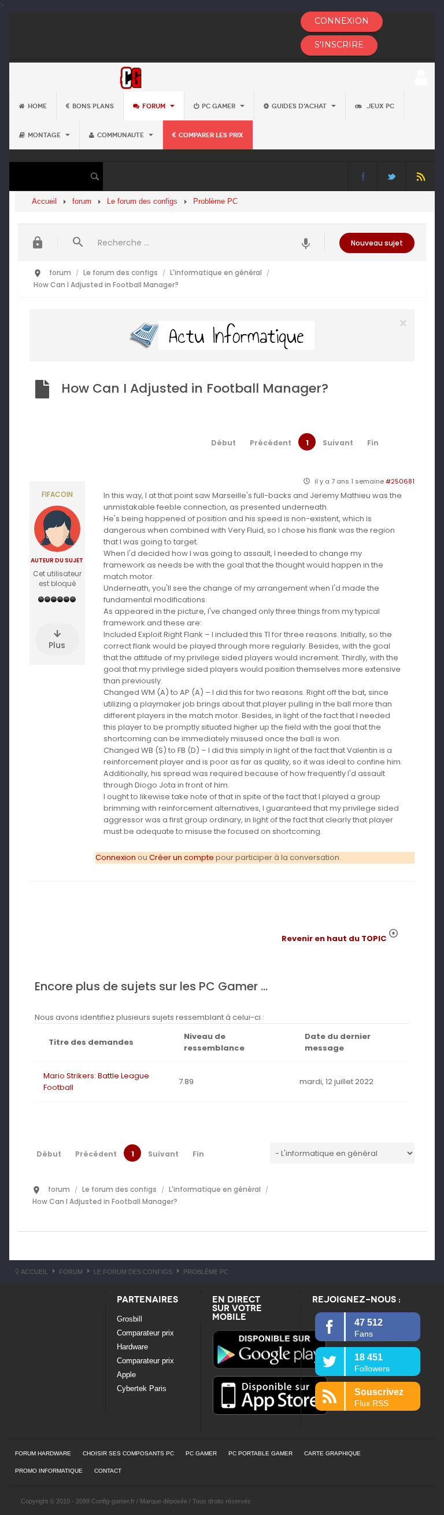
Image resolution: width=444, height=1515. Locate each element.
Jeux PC (379, 106)
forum (154, 106)
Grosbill (129, 1319)
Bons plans (93, 106)
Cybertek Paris (141, 1388)
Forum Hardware (43, 1453)
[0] (222, 335)
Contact (107, 1471)
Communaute (121, 135)
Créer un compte (181, 857)
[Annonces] (306, 242)
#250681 (400, 481)
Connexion (115, 857)
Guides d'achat (300, 106)
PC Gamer (219, 106)
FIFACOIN (57, 494)
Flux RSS (420, 176)
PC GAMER (201, 1453)
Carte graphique (332, 1453)
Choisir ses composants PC (128, 1453)
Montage (45, 135)
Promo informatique (49, 1471)
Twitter (392, 176)
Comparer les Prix (211, 135)
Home (37, 106)
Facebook (363, 176)
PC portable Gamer (260, 1453)
